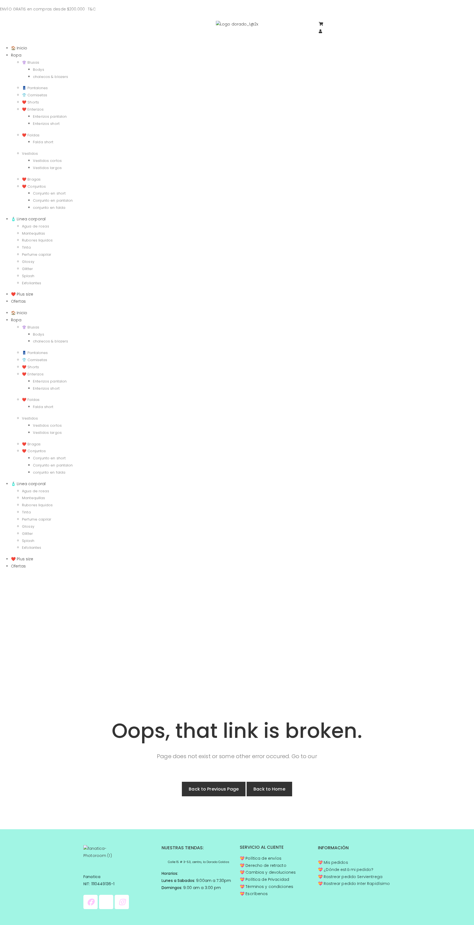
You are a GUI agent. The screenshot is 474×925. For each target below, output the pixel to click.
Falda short (43, 142)
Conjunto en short (49, 193)
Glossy (28, 261)
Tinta (26, 247)
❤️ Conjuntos (34, 186)
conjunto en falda (49, 207)
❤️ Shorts (30, 102)
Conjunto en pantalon (53, 200)
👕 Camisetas (34, 95)
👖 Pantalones (35, 88)
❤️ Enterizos (33, 109)
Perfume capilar (36, 254)
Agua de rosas (35, 226)
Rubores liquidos (37, 240)
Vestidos (30, 153)
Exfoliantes (31, 283)
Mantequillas (33, 233)
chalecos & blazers (50, 76)
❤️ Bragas (31, 179)
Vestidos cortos (47, 160)
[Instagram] (122, 902)
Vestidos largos (47, 167)
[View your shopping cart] (324, 24)
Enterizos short (46, 123)
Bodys (38, 69)
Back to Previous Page (214, 789)
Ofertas (18, 301)
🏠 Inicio (19, 48)
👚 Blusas (30, 62)
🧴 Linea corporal (28, 219)
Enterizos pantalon (50, 116)
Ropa (16, 55)
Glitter (27, 268)
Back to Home (269, 789)
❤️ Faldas (31, 135)
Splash (28, 276)
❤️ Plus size (22, 294)
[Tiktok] (106, 902)
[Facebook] (90, 902)
